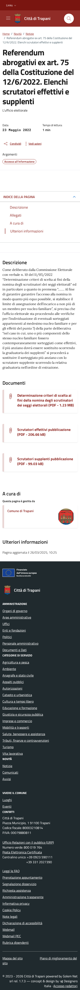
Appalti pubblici (13, 681)
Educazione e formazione (19, 707)
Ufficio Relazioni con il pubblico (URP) (28, 842)
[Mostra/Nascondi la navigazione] (8, 18)
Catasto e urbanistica (17, 694)
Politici (7, 636)
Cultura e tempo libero (18, 701)
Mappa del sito (12, 958)
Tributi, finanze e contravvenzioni (25, 740)
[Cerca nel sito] (69, 18)
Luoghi (7, 799)
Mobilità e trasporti (15, 727)
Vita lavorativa (12, 753)
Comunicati (10, 772)
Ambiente (9, 668)
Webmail (8, 929)
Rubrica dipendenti (15, 942)
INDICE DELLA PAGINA (19, 196)
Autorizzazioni (12, 688)
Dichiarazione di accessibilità (22, 923)
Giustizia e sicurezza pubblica (22, 714)
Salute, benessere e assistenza (23, 734)
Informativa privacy (16, 903)
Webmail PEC (11, 936)
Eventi (6, 806)
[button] (11, 5)
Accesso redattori (65, 985)
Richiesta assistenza (16, 890)
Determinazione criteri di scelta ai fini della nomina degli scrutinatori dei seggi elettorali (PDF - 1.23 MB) (45, 400)
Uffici (6, 623)
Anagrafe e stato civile (18, 675)
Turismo (8, 747)
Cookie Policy (11, 910)
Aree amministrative (16, 617)
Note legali (9, 916)
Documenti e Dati (14, 649)
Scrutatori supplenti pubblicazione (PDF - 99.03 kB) (45, 461)
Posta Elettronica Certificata (22, 852)
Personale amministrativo (20, 643)
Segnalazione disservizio (19, 884)
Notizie (7, 765)
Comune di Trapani (20, 510)
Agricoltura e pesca (15, 662)
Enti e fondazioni (14, 630)
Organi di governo (14, 610)
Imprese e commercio (17, 720)
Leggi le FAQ (11, 870)
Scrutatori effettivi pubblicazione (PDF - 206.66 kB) (44, 432)
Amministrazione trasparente (22, 897)
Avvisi (6, 778)
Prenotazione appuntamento (22, 877)
